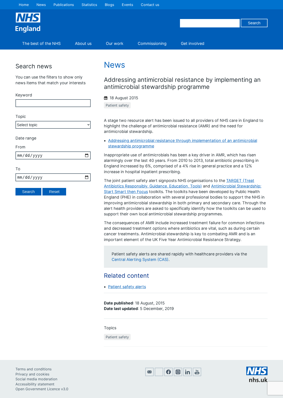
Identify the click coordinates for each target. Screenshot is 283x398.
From (20, 147)
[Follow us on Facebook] (168, 375)
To (17, 168)
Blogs (109, 4)
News (41, 4)
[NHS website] (257, 381)
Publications (64, 4)
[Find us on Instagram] (178, 375)
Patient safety (117, 105)
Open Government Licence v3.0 (41, 389)
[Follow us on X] (159, 375)
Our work (114, 43)
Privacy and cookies (32, 374)
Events (127, 4)
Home (24, 4)
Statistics (89, 4)
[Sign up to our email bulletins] (149, 375)
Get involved (192, 43)
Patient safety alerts (127, 286)
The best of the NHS (41, 43)
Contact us (150, 4)
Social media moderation (36, 379)
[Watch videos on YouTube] (197, 375)
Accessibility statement (34, 384)
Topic (20, 116)
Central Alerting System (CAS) (140, 259)
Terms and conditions (33, 369)
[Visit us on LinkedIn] (187, 375)
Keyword (23, 95)
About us (83, 43)
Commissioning (152, 43)
